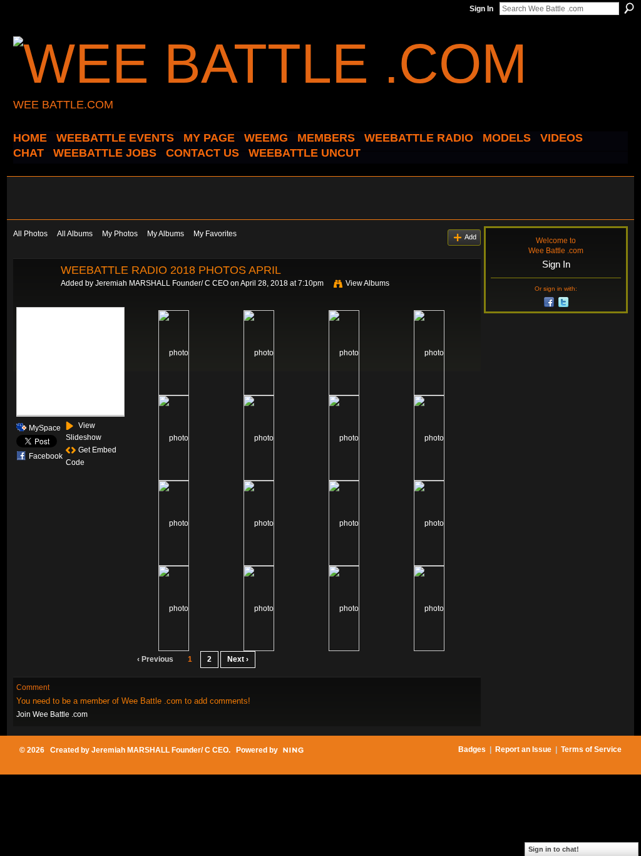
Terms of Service (591, 749)
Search (629, 8)
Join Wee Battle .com (52, 714)
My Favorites (215, 233)
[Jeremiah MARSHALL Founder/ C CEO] (33, 298)
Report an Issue (523, 749)
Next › (238, 659)
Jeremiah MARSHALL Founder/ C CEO (161, 283)
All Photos (30, 233)
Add (470, 237)
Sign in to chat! (553, 849)
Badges (472, 749)
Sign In (481, 8)
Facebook (46, 456)
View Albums (367, 283)
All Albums (75, 233)
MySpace (45, 428)
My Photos (120, 233)
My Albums (165, 233)
